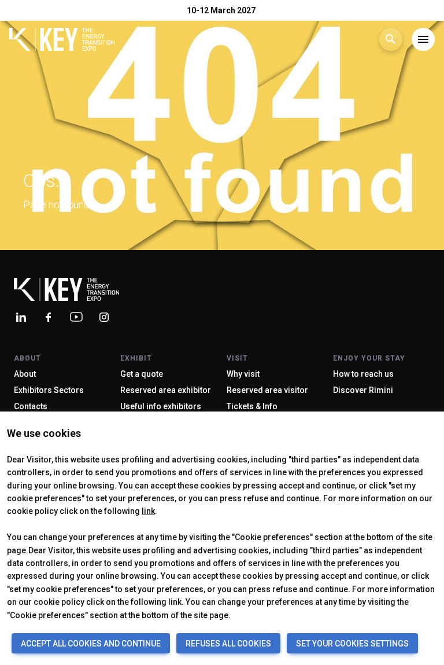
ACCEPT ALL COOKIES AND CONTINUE (91, 643)
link (148, 511)
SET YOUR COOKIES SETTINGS (352, 643)
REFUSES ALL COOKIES (228, 643)
